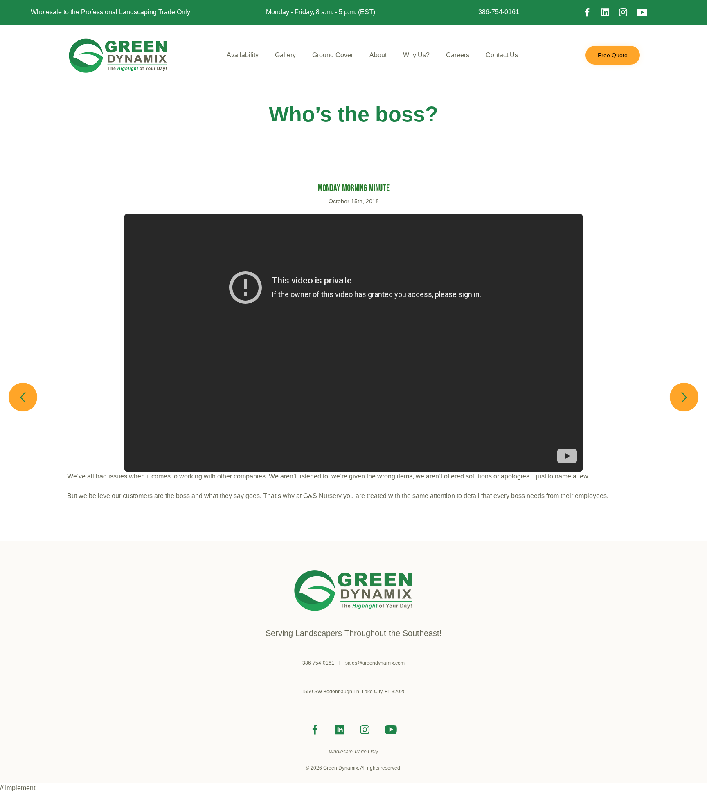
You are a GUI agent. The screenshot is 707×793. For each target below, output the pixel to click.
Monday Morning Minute (353, 188)
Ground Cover (332, 55)
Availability (243, 55)
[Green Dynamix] (118, 55)
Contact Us (502, 55)
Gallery (285, 55)
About (378, 55)
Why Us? (416, 55)
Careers (457, 55)
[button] (612, 55)
